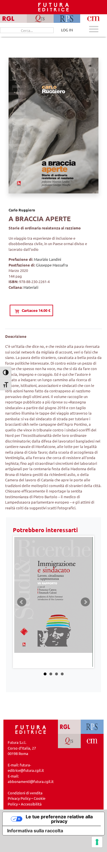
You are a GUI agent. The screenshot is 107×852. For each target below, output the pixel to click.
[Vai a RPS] (92, 726)
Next (85, 602)
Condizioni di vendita (25, 792)
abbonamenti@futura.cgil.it (31, 781)
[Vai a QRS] (69, 741)
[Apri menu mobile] (93, 30)
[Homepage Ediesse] (30, 729)
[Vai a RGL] (69, 726)
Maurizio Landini (47, 259)
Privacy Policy (19, 798)
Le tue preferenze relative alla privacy (59, 819)
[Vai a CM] (92, 741)
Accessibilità (31, 803)
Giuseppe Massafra (52, 265)
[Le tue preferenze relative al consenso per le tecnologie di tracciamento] (97, 842)
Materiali (30, 287)
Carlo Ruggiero (22, 209)
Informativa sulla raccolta (35, 830)
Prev (21, 602)
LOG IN (67, 29)
